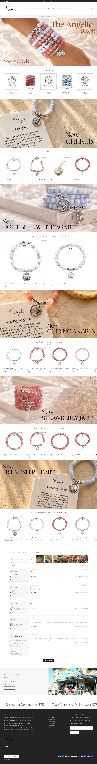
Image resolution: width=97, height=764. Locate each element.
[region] (62, 559)
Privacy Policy (51, 721)
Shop (27, 8)
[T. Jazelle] (9, 9)
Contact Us (51, 717)
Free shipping (45, 1)
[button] (40, 559)
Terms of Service (52, 719)
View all (48, 344)
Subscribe (74, 732)
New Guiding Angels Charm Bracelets (48, 342)
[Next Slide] (87, 559)
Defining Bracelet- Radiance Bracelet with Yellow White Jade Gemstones (20, 642)
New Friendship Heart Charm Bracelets (48, 513)
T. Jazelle (8, 759)
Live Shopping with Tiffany (37, 8)
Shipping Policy (52, 725)
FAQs (49, 727)
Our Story (48, 8)
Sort (75, 565)
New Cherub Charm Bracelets (48, 152)
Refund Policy (51, 723)
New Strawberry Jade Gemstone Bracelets (48, 428)
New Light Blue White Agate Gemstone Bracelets (48, 236)
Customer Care (67, 8)
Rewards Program (57, 8)
